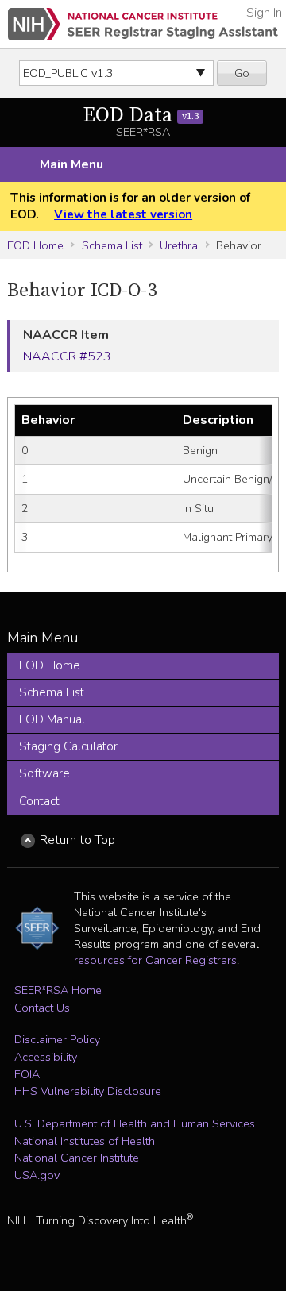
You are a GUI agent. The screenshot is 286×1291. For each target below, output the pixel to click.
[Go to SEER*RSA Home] (143, 24)
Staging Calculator (68, 746)
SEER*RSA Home (58, 990)
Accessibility (45, 1057)
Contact (39, 801)
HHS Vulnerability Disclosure (87, 1091)
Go (241, 73)
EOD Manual (52, 719)
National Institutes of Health (84, 1141)
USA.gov (37, 1175)
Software (44, 773)
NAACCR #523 (67, 356)
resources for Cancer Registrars (155, 960)
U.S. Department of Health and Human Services (134, 1123)
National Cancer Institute (76, 1158)
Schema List (112, 245)
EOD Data (141, 115)
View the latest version (123, 214)
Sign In (264, 12)
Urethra (179, 245)
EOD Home (35, 245)
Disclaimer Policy (57, 1039)
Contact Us (42, 1007)
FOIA (27, 1074)
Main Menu (71, 164)
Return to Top (77, 840)
